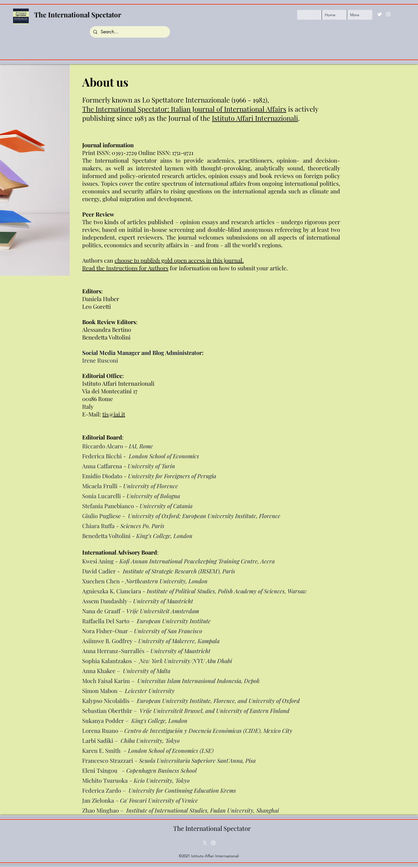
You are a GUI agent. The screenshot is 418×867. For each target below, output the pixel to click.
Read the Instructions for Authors (125, 268)
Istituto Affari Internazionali (255, 117)
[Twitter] (379, 14)
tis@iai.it (113, 414)
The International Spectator (77, 14)
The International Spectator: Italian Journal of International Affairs (184, 108)
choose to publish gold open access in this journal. (179, 260)
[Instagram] (388, 14)
